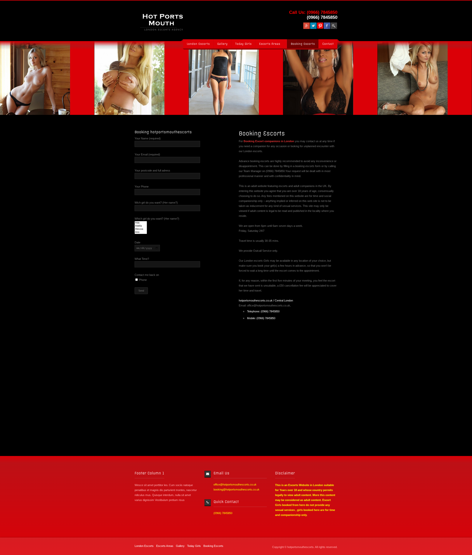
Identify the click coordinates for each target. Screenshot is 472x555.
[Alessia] (141, 229)
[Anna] (125, 78)
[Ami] (141, 232)
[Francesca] (408, 78)
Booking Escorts (303, 44)
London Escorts (198, 44)
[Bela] (313, 78)
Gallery (222, 44)
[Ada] (141, 222)
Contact (328, 44)
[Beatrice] (219, 78)
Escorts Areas (269, 44)
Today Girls (243, 44)
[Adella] (141, 226)
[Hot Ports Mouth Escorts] (165, 21)
